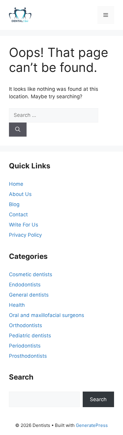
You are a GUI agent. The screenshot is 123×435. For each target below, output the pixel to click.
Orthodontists (25, 325)
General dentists (29, 295)
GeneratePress (92, 425)
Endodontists (25, 285)
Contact (18, 215)
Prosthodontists (28, 356)
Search (98, 399)
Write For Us (23, 225)
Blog (14, 204)
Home (16, 184)
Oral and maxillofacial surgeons (46, 315)
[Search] (18, 130)
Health (17, 305)
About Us (20, 194)
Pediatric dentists (30, 336)
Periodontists (25, 346)
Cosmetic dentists (30, 274)
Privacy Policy (25, 235)
